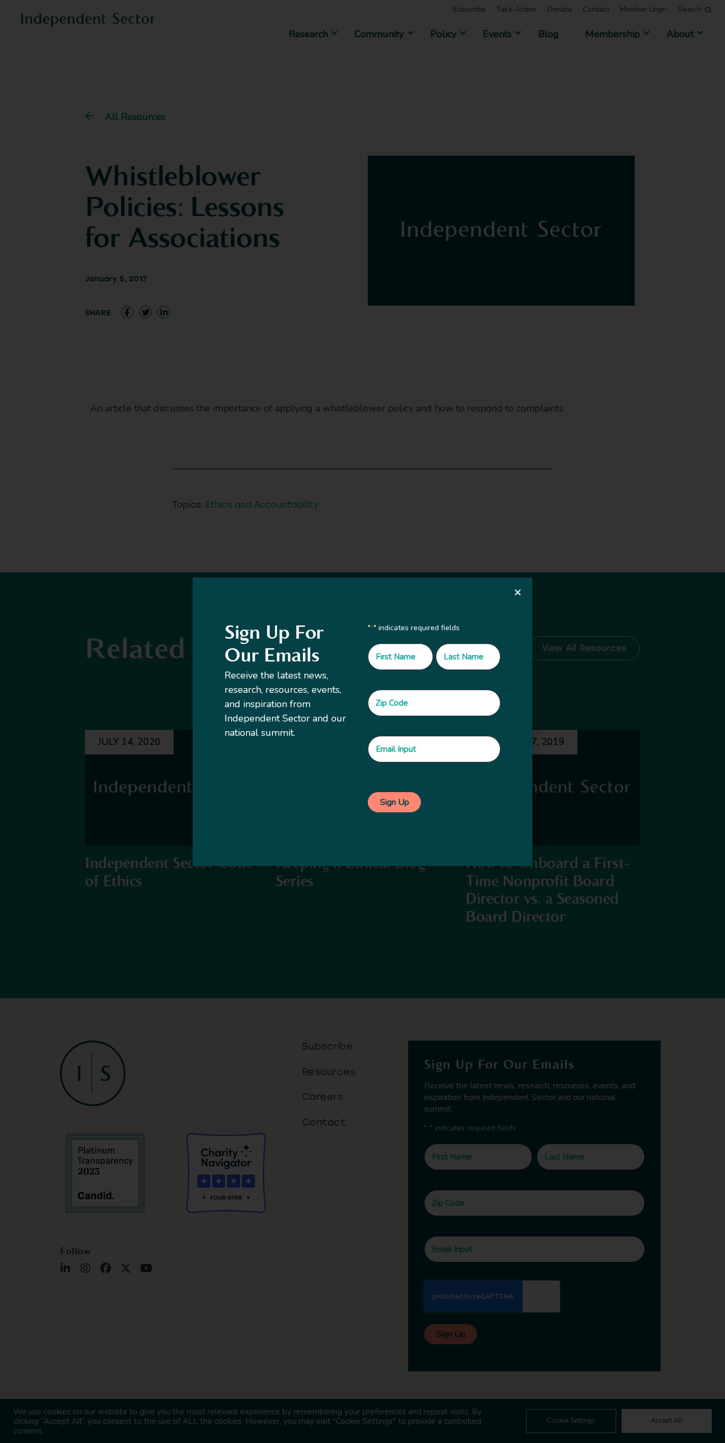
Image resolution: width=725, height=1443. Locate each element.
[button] (518, 592)
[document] (362, 721)
